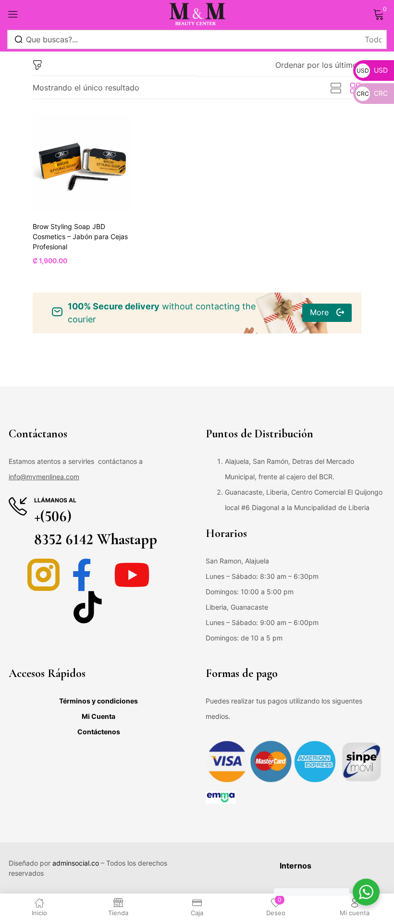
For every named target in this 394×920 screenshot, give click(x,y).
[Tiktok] (88, 607)
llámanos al (55, 500)
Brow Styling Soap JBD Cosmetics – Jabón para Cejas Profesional (80, 236)
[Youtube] (132, 575)
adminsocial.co (75, 863)
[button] (318, 65)
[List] (336, 88)
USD (372, 70)
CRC (372, 93)
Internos (295, 865)
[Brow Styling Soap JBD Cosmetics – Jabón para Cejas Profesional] (82, 163)
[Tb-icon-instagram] (43, 575)
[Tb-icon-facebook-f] (88, 575)
